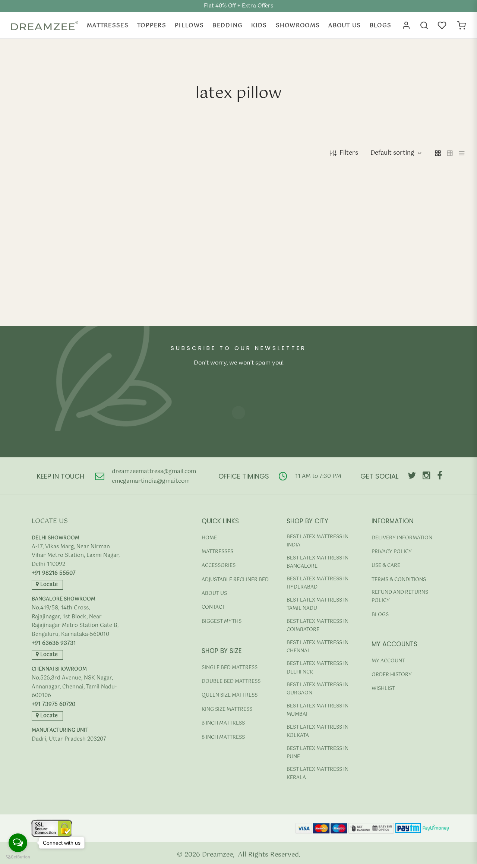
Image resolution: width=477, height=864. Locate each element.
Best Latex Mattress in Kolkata (317, 731)
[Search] (424, 25)
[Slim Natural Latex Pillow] (297, 239)
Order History (392, 675)
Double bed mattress (231, 681)
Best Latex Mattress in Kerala (317, 774)
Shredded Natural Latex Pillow (170, 302)
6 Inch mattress (223, 723)
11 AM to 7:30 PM (318, 476)
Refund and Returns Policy (400, 597)
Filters (348, 153)
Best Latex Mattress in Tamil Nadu (317, 604)
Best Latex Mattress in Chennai (317, 647)
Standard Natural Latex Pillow (402, 302)
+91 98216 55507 (54, 573)
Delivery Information (402, 538)
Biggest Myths (221, 621)
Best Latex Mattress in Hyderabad (317, 583)
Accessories (219, 566)
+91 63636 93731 (54, 643)
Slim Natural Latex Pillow (278, 302)
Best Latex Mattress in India (317, 541)
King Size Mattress (227, 709)
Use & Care (386, 566)
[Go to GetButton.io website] (18, 857)
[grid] (438, 153)
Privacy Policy (392, 552)
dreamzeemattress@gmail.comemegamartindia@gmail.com (154, 476)
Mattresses (108, 25)
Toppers (151, 25)
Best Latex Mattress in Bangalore (317, 562)
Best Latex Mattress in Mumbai (317, 710)
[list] (462, 153)
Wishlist (383, 689)
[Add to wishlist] (114, 325)
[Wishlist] (442, 25)
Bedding (227, 25)
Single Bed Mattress (230, 668)
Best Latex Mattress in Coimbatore (317, 626)
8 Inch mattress (223, 737)
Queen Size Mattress (230, 695)
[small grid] (450, 153)
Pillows (189, 25)
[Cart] (461, 25)
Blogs (381, 25)
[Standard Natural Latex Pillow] (413, 239)
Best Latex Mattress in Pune (317, 753)
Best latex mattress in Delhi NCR (317, 668)
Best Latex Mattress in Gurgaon (317, 689)
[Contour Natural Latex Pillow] (64, 239)
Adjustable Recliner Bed (235, 580)
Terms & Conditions (399, 580)
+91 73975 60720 (53, 704)
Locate (48, 584)
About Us (344, 25)
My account (388, 661)
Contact (213, 607)
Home (209, 538)
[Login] (406, 25)
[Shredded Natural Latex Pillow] (180, 239)
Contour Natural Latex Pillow (51, 302)
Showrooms (298, 25)
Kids (259, 25)
